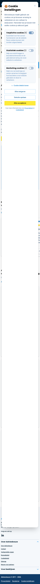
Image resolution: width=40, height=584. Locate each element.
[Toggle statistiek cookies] (31, 50)
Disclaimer (15, 581)
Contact (3, 549)
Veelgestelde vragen (7, 552)
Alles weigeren (20, 91)
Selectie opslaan (20, 97)
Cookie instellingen (27, 581)
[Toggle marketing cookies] (31, 68)
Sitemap (3, 561)
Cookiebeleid (5, 558)
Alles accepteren (20, 103)
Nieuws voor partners (7, 564)
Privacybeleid (5, 581)
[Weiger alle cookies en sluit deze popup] (35, 5)
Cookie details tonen (21, 85)
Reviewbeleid (5, 555)
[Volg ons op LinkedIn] (2, 535)
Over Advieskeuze (6, 546)
